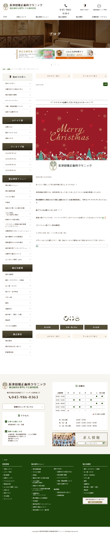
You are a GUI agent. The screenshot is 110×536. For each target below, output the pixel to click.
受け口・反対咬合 (11, 291)
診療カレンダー (8, 478)
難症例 (7, 320)
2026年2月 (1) (10, 164)
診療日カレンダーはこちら (23, 407)
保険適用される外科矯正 (14, 242)
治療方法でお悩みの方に (14, 89)
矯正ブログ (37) (11, 132)
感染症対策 (7, 484)
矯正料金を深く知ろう (13, 346)
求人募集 (6, 496)
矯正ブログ (7, 493)
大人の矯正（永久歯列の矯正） (12, 214)
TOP (5, 17)
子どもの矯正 (10, 197)
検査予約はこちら (95, 502)
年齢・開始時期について (14, 106)
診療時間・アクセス (99, 17)
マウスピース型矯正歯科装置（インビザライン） (40, 489)
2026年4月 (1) (10, 159)
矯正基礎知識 (10, 191)
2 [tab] (55, 65)
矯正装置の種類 (10, 95)
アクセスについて (9, 481)
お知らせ (6, 490)
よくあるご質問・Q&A (13, 259)
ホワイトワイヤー (11, 100)
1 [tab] (51, 65)
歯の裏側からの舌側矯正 (14, 237)
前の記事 (47, 327)
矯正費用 (79, 17)
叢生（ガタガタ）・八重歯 (14, 280)
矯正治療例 (62, 17)
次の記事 (96, 327)
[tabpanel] (35, 54)
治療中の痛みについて (13, 254)
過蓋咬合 (8, 309)
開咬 (7, 303)
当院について (21, 17)
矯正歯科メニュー (42, 17)
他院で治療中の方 (11, 112)
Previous (15, 54)
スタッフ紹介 (8, 472)
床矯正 (7, 202)
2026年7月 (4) (10, 153)
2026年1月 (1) (10, 170)
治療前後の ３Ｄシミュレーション (38, 494)
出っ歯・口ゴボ (10, 286)
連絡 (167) (9, 138)
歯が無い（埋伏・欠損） (14, 314)
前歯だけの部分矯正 (12, 219)
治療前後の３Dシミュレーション (17, 231)
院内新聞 (6, 475)
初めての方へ (84, 9)
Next (94, 54)
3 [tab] (58, 65)
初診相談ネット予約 (99, 9)
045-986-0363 (66, 11)
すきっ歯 (8, 297)
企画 (8, 69)
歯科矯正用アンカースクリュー (16, 248)
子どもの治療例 (10, 326)
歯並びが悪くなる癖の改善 (15, 208)
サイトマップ (8, 499)
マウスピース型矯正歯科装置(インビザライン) (15, 225)
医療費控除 (9, 352)
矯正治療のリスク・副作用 (41, 510)
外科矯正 (35, 501)
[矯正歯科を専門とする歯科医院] (23, 383)
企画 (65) (8, 127)
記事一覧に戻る (71, 327)
